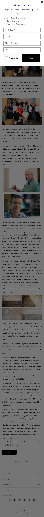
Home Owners (12, 21)
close (42, 2)
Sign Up (31, 58)
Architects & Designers (16, 18)
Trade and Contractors (16, 24)
